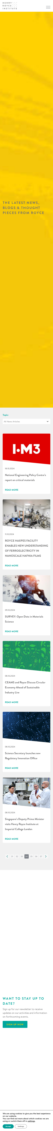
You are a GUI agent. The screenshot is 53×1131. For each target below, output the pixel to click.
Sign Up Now (15, 1024)
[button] (7, 856)
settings (31, 1121)
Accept (8, 1126)
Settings (21, 1126)
